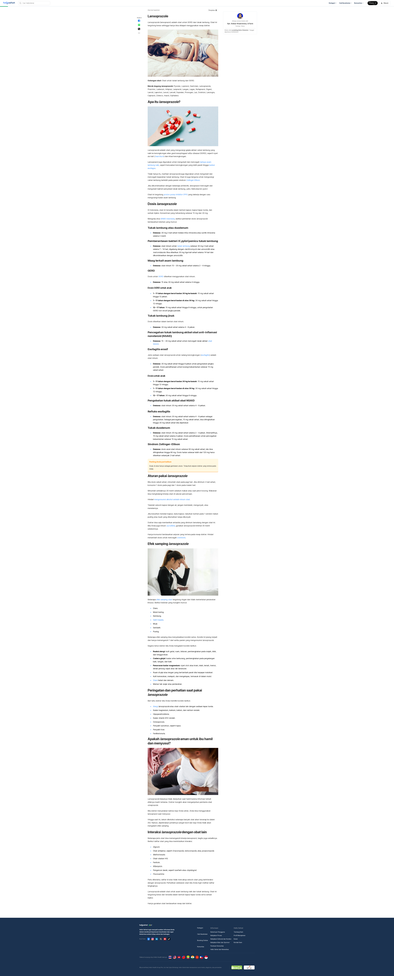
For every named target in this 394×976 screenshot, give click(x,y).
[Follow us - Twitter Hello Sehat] (161, 939)
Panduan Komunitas (217, 946)
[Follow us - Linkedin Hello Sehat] (156, 939)
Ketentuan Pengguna (217, 932)
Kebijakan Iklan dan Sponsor (220, 942)
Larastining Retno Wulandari (239, 30)
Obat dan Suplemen (154, 10)
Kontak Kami (238, 942)
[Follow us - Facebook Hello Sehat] (148, 939)
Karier (236, 939)
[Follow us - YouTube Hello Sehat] (165, 939)
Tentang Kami (238, 932)
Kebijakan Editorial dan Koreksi (220, 939)
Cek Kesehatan (202, 934)
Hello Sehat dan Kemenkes (219, 949)
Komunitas (200, 946)
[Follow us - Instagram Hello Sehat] (152, 939)
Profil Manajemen (239, 935)
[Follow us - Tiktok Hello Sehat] (169, 939)
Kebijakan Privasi (216, 935)
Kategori (200, 928)
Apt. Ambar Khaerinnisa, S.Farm (240, 24)
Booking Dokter (202, 940)
